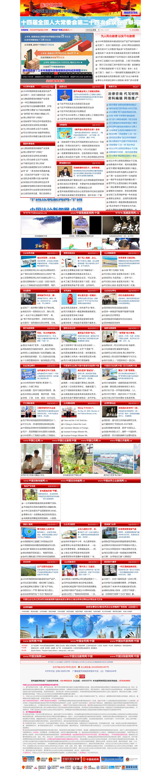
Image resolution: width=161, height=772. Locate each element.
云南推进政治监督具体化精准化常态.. (80, 394)
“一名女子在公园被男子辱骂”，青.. (38, 315)
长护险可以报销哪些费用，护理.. (37, 106)
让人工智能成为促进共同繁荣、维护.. (39, 285)
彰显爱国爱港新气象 (127, 529)
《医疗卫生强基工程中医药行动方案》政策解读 (119, 65)
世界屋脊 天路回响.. (127, 258)
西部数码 (94, 648)
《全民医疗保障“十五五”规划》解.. (119, 594)
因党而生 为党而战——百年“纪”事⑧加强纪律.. (22, 77)
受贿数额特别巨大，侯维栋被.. (87, 168)
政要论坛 (63, 86)
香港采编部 (34, 611)
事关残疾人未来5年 (45, 529)
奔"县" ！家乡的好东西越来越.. (37, 171)
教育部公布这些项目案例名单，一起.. (80, 545)
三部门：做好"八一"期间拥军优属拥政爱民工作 (119, 72)
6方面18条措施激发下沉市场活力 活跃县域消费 (118, 57)
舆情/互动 (113, 86)
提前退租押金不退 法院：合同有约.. (79, 285)
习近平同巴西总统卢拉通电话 (73, 111)
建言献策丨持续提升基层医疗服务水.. (80, 323)
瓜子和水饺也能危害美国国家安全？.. (39, 420)
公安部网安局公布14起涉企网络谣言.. (39, 270)
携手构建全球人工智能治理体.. (87, 91)
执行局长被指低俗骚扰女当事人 (123, 127)
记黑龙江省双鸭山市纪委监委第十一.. (80, 579)
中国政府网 (81, 645)
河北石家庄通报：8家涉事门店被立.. (39, 583)
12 (80, 73)
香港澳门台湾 (110, 524)
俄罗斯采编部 (117, 611)
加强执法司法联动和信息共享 (36, 182)
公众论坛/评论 (110, 290)
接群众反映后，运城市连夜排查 (123, 178)
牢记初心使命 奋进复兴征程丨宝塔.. (120, 274)
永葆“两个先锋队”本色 (114, 270)
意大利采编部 (106, 611)
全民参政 (67, 290)
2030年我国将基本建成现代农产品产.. (39, 579)
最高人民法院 (60, 645)
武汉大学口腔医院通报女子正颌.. (123, 148)
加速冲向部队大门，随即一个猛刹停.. (120, 432)
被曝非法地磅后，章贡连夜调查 (123, 170)
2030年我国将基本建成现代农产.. (37, 91)
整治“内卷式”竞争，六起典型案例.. (38, 345)
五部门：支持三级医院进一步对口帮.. (120, 579)
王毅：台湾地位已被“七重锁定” (118, 556)
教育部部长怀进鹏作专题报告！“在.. (79, 556)
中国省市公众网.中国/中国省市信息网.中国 (81, 366)
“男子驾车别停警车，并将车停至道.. (39, 319)
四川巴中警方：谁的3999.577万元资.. (120, 394)
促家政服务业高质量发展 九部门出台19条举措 (118, 76)
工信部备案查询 (67, 648)
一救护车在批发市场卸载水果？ (123, 159)
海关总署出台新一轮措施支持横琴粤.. (120, 553)
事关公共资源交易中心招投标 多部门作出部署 (118, 80)
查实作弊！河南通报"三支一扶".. (123, 134)
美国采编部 (52, 611)
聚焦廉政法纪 (65, 163)
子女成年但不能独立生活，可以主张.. (80, 278)
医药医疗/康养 (110, 562)
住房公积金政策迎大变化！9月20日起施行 (78, 149)
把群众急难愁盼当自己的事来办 (37, 167)
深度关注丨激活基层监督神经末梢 (78, 319)
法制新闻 (63, 125)
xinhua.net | (63, 650)
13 (83, 73)
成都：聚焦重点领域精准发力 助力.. (120, 386)
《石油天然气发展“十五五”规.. (36, 175)
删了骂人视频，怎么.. (87, 258)
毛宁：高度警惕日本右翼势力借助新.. (39, 432)
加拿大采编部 (127, 611)
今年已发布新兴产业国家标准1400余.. (40, 511)
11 (76, 73)
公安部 (99, 645)
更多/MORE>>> (97, 87)
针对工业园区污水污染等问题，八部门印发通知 (119, 61)
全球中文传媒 (41, 7)
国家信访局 (35, 648)
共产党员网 (35, 645)
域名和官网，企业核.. (46, 258)
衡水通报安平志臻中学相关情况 (123, 141)
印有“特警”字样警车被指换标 (122, 116)
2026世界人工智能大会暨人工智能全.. (39, 435)
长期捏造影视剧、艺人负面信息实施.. (39, 356)
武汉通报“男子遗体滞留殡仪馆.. (123, 112)
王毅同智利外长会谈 (46, 408)
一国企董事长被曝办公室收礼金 (123, 166)
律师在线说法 (69, 253)
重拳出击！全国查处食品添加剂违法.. (40, 514)
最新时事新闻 (28, 144)
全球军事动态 (110, 403)
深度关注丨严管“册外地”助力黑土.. (38, 590)
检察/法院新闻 (110, 328)
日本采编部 (61, 611)
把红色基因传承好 (126, 295)
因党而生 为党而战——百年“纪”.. (118, 278)
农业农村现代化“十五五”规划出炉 (38, 594)
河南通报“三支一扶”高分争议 (122, 145)
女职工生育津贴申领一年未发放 (123, 174)
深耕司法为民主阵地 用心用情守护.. (120, 353)
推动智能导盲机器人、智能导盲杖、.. (39, 553)
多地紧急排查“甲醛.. (49, 491)
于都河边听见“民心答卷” (34, 163)
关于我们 (51, 662)
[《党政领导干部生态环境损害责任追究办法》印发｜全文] (80, 25)
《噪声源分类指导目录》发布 (86, 129)
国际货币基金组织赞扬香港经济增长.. (120, 541)
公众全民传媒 (28, 253)
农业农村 (27, 562)
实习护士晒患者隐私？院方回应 (123, 119)
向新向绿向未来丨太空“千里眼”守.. (78, 349)
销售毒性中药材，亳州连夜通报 (123, 152)
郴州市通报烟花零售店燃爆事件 (123, 208)
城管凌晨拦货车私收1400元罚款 (123, 108)
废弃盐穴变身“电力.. (87, 333)
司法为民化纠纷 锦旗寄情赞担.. (37, 133)
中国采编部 (25, 611)
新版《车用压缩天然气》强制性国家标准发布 (80, 146)
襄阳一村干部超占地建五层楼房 (123, 200)
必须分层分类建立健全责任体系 (37, 136)
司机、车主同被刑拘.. (46, 333)
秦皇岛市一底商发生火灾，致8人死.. (39, 311)
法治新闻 (27, 290)
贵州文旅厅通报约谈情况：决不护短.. (80, 398)
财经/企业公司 (69, 328)
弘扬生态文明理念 (112, 315)
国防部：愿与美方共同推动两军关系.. (120, 420)
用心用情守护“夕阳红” (33, 117)
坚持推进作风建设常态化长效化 (118, 319)
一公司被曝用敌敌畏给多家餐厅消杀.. (40, 503)
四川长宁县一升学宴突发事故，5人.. (120, 390)
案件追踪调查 (28, 328)
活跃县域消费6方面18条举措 (35, 178)
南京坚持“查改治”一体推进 (112, 475)
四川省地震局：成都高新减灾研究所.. (120, 383)
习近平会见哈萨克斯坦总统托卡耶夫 (76, 119)
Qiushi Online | (36, 650)
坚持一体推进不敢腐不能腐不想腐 (119, 311)
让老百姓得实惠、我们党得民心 (37, 193)
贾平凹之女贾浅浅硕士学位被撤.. (123, 163)
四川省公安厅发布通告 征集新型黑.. (120, 398)
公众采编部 (59, 662)
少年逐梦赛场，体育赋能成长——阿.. (80, 549)
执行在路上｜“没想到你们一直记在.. (120, 360)
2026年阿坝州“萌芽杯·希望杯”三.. (37, 383)
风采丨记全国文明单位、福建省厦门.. (80, 386)
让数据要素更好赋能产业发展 (36, 99)
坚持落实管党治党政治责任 (116, 308)
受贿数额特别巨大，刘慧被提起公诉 (76, 188)
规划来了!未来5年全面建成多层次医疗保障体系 (119, 53)
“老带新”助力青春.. (126, 333)
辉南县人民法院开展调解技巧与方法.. (120, 356)
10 (73, 73)
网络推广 (136, 87)
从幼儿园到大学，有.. (87, 529)
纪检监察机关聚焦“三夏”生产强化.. (38, 586)
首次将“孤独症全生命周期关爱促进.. (39, 549)
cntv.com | (71, 650)
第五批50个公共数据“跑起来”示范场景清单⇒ (118, 49)
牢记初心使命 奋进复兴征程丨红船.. (120, 285)
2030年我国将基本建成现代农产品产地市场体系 (119, 41)
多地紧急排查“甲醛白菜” (31, 475)
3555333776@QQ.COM (39, 30)
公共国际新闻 (69, 403)
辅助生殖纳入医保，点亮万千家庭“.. (120, 590)
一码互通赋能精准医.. (127, 567)
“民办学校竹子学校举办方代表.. (123, 185)
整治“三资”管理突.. (126, 370)
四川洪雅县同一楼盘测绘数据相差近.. (80, 311)
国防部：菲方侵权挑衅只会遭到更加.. (120, 435)
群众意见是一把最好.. (87, 295)
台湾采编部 (43, 611)
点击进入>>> (67, 30)
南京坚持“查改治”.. (86, 370)
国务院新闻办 (127, 645)
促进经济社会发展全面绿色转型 (37, 190)
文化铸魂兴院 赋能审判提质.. (117, 349)
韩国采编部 (88, 611)
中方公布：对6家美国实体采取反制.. (39, 424)
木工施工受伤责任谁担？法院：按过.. (80, 281)
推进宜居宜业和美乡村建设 (35, 125)
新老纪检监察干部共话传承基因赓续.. (80, 586)
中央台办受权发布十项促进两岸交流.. (120, 549)
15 (90, 73)
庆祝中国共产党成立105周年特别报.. (80, 590)
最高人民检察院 (71, 645)
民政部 (105, 645)
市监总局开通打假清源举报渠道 (123, 193)
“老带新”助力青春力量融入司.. (36, 114)
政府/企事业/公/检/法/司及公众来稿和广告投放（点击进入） (112, 607)
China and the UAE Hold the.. (75, 420)
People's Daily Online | (50, 650)
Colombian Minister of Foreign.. (76, 428)
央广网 (58, 648)
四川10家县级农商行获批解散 (76, 360)
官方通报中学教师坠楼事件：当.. (123, 189)
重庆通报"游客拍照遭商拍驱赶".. (123, 105)
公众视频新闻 (110, 253)
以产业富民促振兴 (45, 567)
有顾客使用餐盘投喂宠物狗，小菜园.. (40, 518)
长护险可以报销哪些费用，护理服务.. (120, 583)
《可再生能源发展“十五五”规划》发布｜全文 (118, 69)
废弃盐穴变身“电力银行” (71, 475)
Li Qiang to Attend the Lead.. (75, 424)
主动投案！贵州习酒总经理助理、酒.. (39, 390)
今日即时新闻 (28, 86)
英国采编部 (70, 611)
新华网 (47, 648)
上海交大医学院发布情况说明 (76, 553)
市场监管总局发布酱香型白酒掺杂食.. (40, 507)
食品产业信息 (29, 486)
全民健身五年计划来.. (46, 370)
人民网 (42, 648)
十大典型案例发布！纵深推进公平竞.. (39, 360)
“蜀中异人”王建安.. (86, 567)
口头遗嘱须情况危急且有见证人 (77, 274)
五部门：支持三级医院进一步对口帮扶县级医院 (119, 45)
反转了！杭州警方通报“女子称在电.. (39, 308)
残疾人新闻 (28, 524)
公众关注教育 (69, 524)
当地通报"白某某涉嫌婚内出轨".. (123, 130)
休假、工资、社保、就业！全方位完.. (39, 398)
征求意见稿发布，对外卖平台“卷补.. (79, 308)
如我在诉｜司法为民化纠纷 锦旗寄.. (120, 345)
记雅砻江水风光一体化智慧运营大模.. (80, 356)
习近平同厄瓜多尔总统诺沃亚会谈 (75, 104)
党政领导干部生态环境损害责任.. (37, 121)
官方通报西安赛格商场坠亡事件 (123, 123)
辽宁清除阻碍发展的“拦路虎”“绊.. (78, 390)
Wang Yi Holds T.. (86, 408)
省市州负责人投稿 (47, 87)
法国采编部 (97, 611)
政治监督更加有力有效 (73, 315)
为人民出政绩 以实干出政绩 (118, 36)
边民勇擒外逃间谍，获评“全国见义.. (120, 428)
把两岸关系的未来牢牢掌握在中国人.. (120, 545)
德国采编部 (79, 611)
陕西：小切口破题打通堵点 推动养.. (79, 383)
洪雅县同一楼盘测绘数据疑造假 (123, 181)
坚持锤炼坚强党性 (112, 323)
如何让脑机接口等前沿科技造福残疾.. (39, 556)
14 (87, 73)
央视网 (53, 648)
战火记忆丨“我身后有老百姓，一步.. (80, 594)
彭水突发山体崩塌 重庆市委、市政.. (39, 394)
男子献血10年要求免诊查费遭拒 (123, 196)
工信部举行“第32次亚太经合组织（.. (79, 345)
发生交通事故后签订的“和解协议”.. (78, 270)
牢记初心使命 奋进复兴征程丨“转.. (119, 281)
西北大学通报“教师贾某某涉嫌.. (123, 204)
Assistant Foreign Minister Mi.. (75, 432)
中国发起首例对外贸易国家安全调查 (39, 428)
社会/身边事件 (29, 366)
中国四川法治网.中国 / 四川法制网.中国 (120, 366)
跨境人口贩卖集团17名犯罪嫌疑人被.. (39, 353)
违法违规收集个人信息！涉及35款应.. (39, 281)
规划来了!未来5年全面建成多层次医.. (120, 586)
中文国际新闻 (28, 403)
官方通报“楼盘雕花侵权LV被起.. (123, 156)
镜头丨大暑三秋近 (31, 386)
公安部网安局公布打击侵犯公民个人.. (39, 278)
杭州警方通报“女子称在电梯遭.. (37, 110)
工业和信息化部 (91, 645)
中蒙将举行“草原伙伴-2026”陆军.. (119, 424)
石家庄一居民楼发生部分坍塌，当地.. (39, 323)
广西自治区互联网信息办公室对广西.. (39, 274)
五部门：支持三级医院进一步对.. (37, 95)
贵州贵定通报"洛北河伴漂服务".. (123, 137)
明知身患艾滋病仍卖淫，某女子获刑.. (39, 349)
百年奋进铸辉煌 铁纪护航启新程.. (79, 583)
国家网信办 (118, 645)
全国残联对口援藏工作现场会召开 (38, 541)
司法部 (111, 645)
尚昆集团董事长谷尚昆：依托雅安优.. (80, 353)
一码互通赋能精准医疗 (33, 102)
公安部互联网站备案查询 (81, 648)
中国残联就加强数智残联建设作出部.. (39, 545)
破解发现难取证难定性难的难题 (37, 186)
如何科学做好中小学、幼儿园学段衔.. (80, 541)
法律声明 (67, 662)
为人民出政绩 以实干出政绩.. (36, 129)
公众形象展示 (70, 562)
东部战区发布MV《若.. (128, 408)
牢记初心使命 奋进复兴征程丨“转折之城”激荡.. (57, 77)
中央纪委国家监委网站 (47, 645)
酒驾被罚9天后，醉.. (46, 295)
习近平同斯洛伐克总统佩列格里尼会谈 (77, 107)
